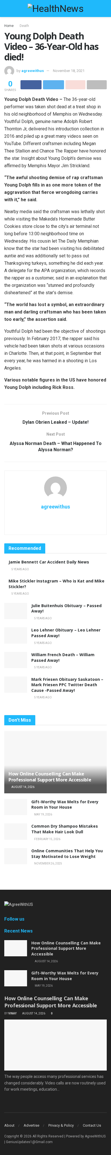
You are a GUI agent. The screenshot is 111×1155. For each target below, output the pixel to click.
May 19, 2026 (43, 814)
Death (24, 26)
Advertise (31, 1125)
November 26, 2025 (48, 863)
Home (9, 26)
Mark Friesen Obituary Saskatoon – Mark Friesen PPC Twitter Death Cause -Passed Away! (67, 685)
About (9, 1125)
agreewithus (32, 71)
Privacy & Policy (61, 1125)
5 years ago (20, 569)
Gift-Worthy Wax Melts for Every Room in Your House (64, 804)
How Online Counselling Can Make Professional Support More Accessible (50, 777)
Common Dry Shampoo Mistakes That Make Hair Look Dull (64, 828)
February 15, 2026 (47, 839)
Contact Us (92, 1125)
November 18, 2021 (69, 71)
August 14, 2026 (22, 787)
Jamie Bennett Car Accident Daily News (49, 562)
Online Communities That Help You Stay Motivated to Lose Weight (67, 853)
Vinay (12, 1013)
